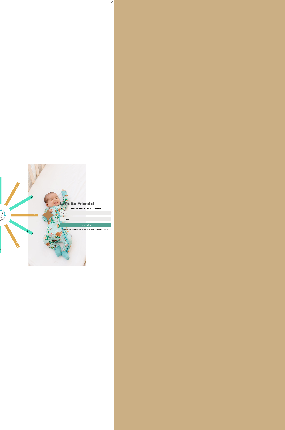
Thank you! (86, 225)
